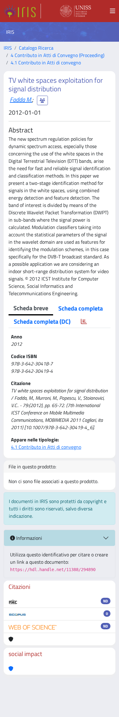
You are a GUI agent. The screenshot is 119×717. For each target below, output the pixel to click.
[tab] (84, 321)
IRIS (8, 47)
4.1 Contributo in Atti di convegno (46, 62)
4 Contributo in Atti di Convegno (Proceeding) (57, 55)
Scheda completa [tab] (80, 308)
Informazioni (28, 538)
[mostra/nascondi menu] (112, 11)
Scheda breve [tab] (30, 308)
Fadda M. (21, 99)
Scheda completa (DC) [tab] (42, 321)
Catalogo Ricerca (36, 47)
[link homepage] (22, 11)
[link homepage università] (75, 11)
